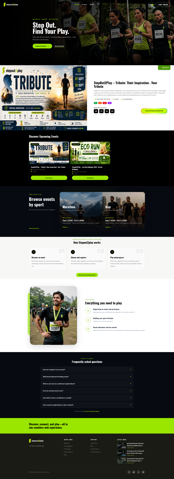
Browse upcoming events (87, 275)
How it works (59, 46)
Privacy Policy (95, 449)
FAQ (92, 446)
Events (84, 4)
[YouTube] (143, 472)
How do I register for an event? (87, 369)
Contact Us (94, 443)
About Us (66, 443)
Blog (65, 455)
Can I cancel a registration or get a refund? (87, 405)
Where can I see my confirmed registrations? (87, 383)
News (92, 4)
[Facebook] (138, 472)
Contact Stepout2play (91, 411)
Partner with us (68, 452)
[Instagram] (129, 472)
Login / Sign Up (163, 4)
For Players (67, 449)
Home (77, 4)
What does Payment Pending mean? (87, 376)
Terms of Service (96, 452)
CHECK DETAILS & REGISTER (154, 111)
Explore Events (42, 46)
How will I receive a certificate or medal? (87, 397)
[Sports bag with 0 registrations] (152, 4)
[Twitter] (134, 472)
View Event (49, 178)
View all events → (34, 228)
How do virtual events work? (87, 390)
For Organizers (68, 446)
